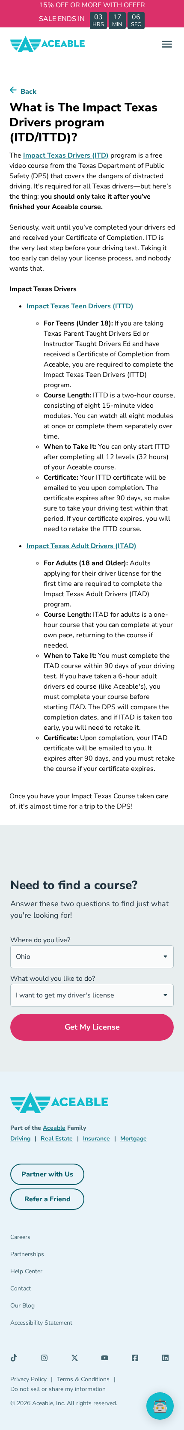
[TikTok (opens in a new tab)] (16, 1360)
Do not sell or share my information (58, 1389)
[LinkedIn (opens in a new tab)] (168, 1360)
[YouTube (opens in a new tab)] (107, 1360)
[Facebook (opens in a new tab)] (137, 1360)
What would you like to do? (52, 978)
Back (28, 91)
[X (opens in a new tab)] (77, 1360)
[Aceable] (47, 44)
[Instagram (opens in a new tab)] (47, 1360)
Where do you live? (40, 940)
